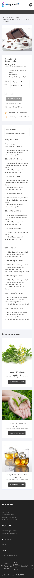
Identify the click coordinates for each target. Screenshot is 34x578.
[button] (29, 27)
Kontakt (4, 544)
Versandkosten (21, 66)
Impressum (5, 512)
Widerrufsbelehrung (8, 515)
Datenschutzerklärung (9, 517)
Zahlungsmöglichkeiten (9, 533)
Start (3, 17)
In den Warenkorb (14, 98)
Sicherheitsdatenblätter (9, 555)
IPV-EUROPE (19, 575)
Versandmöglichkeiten (9, 531)
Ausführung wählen (17, 381)
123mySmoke (10, 17)
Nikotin (7, 81)
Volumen (7, 85)
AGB (3, 510)
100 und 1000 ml (14, 19)
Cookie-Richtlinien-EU (9, 520)
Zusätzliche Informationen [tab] (15, 134)
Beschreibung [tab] (11, 129)
